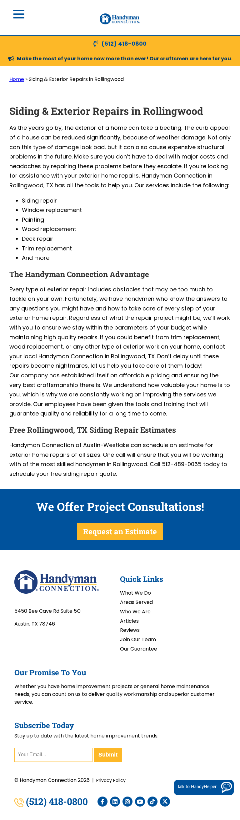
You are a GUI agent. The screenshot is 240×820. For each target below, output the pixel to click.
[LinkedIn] (115, 802)
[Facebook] (103, 802)
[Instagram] (127, 802)
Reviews (130, 630)
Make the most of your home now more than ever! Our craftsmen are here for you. (124, 58)
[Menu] (18, 14)
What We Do (135, 592)
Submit (108, 755)
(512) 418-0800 (124, 44)
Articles (129, 621)
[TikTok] (153, 802)
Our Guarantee (138, 648)
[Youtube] (140, 802)
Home (16, 79)
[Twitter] (165, 802)
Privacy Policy (111, 780)
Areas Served (136, 602)
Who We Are (135, 611)
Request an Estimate (120, 531)
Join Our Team (138, 639)
